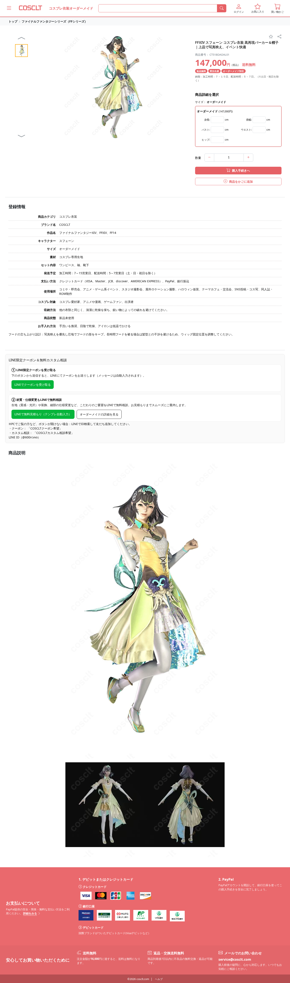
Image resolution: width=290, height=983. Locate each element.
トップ (12, 21)
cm (226, 119)
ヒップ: (206, 139)
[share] (279, 37)
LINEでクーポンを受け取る (32, 385)
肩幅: (249, 119)
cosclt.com (143, 979)
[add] (248, 158)
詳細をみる (30, 913)
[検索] (221, 8)
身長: (207, 119)
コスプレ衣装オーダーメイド (71, 8)
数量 (198, 158)
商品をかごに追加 (240, 181)
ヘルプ (159, 979)
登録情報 (16, 206)
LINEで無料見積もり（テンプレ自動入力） (43, 414)
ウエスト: (246, 129)
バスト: (206, 129)
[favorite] (271, 37)
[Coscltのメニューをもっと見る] (9, 8)
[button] (239, 8)
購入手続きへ (240, 171)
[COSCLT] (30, 8)
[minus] (209, 158)
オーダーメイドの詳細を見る (99, 414)
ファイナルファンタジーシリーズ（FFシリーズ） (54, 21)
